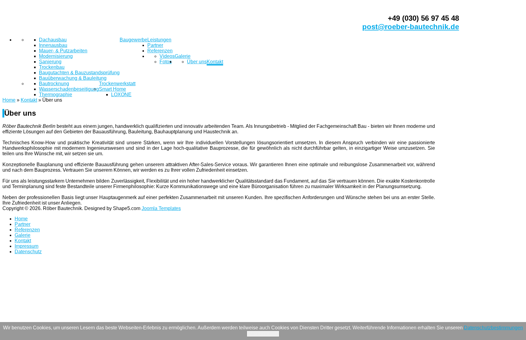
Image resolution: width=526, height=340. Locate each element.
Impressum (26, 246)
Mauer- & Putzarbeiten (63, 50)
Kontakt (215, 61)
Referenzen (160, 50)
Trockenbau (52, 67)
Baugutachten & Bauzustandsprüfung (79, 72)
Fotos (166, 61)
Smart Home (112, 89)
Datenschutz (28, 251)
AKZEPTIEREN (263, 333)
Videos (167, 56)
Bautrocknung (54, 83)
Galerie (183, 56)
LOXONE (121, 94)
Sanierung (50, 61)
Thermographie (55, 94)
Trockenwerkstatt (117, 83)
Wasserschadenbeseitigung (69, 89)
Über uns (197, 61)
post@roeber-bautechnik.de (410, 27)
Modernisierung (56, 56)
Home (9, 100)
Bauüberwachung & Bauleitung (73, 78)
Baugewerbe (133, 39)
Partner (155, 45)
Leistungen (159, 39)
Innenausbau (53, 45)
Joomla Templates (161, 208)
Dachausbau (53, 39)
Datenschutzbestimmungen (493, 327)
